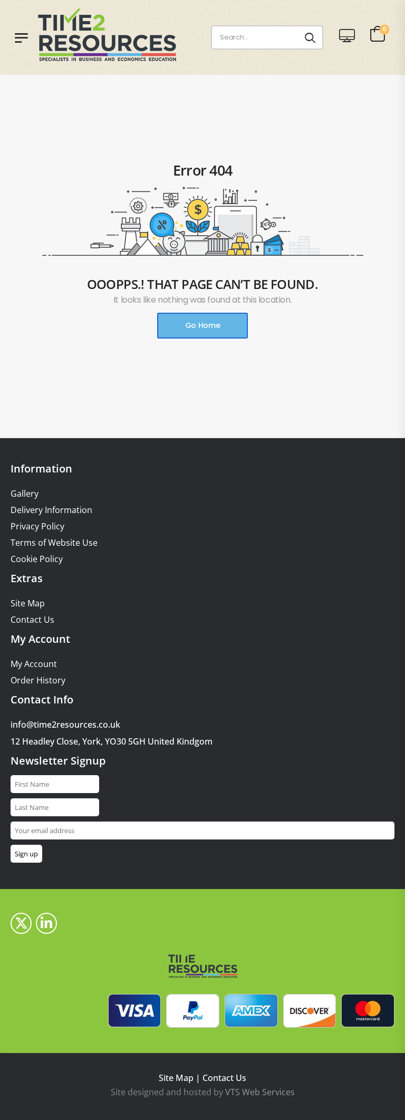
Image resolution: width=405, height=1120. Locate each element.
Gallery (24, 494)
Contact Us (32, 620)
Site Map (28, 603)
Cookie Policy (37, 559)
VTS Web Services (260, 1092)
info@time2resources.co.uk (65, 724)
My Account (34, 664)
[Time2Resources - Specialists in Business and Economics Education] (117, 35)
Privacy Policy (37, 527)
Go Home (202, 325)
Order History (38, 680)
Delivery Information (51, 510)
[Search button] (310, 37)
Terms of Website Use (54, 543)
